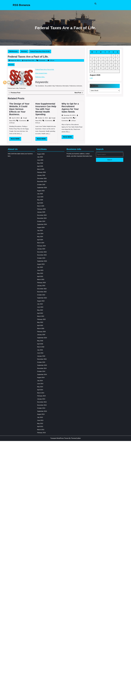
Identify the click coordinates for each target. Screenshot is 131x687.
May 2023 (40, 273)
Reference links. (40, 77)
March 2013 (40, 429)
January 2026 (41, 175)
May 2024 (40, 236)
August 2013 (40, 414)
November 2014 (42, 368)
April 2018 (40, 344)
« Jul (91, 78)
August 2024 (40, 227)
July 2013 (40, 417)
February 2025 (41, 209)
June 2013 (40, 420)
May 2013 (40, 423)
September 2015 (42, 365)
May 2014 (40, 386)
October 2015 (41, 362)
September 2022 (42, 298)
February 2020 (41, 331)
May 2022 (40, 310)
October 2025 (41, 184)
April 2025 (40, 203)
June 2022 (40, 307)
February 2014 (41, 396)
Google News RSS (29, 60)
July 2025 (40, 193)
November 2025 (42, 181)
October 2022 (41, 295)
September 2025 (42, 187)
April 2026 (40, 166)
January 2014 (41, 399)
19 (101, 65)
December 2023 (42, 252)
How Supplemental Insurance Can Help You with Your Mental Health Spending (45, 109)
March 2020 (40, 328)
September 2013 (42, 411)
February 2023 (41, 282)
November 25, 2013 (69, 115)
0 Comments (48, 120)
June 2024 (40, 233)
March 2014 (40, 393)
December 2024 (42, 215)
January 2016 (41, 356)
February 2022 (41, 319)
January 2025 (41, 212)
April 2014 (40, 389)
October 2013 (41, 408)
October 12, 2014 (43, 118)
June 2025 (40, 197)
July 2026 (40, 157)
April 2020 (40, 325)
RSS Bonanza (21, 5)
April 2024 (40, 239)
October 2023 (41, 258)
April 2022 (40, 313)
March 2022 (40, 316)
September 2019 (42, 337)
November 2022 (42, 291)
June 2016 (40, 353)
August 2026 (40, 154)
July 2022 (40, 304)
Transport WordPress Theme (59, 438)
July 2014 (40, 380)
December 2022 (42, 288)
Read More (42, 139)
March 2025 (40, 206)
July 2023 (40, 267)
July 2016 (40, 350)
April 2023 (40, 276)
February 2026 (41, 172)
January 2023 (41, 285)
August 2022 (40, 301)
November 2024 (42, 218)
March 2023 (40, 279)
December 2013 (42, 402)
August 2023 (40, 264)
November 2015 (42, 359)
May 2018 (40, 340)
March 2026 (40, 169)
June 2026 (40, 160)
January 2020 (41, 334)
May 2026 (40, 163)
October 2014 (41, 371)
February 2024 (41, 246)
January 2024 (41, 249)
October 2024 (41, 221)
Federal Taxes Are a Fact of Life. (44, 69)
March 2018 (40, 347)
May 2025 (40, 200)
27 (105, 68)
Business (24, 51)
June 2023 (40, 270)
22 (113, 65)
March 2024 (40, 242)
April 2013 (40, 426)
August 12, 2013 (15, 60)
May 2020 (40, 322)
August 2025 (40, 190)
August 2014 (40, 377)
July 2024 (40, 230)
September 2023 (42, 261)
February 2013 (41, 432)
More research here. (41, 73)
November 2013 (42, 405)
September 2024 (42, 224)
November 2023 (42, 255)
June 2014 (40, 383)
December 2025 (42, 178)
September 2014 (42, 374)
